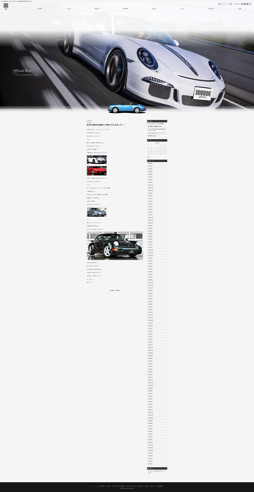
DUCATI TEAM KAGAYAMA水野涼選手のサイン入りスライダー (157, 129)
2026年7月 (150, 166)
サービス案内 (68, 9)
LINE (247, 4)
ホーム (14, 74)
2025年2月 (150, 212)
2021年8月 (150, 325)
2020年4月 (150, 369)
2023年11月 (150, 252)
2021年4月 (150, 336)
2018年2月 (150, 439)
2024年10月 (150, 223)
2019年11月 (150, 382)
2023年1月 (150, 279)
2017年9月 (150, 453)
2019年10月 (150, 385)
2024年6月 (150, 233)
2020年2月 (150, 374)
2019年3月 (150, 404)
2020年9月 (150, 355)
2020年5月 (150, 366)
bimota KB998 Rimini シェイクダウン (156, 133)
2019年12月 (150, 380)
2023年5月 (150, 269)
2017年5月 (150, 464)
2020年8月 (150, 358)
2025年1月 (150, 214)
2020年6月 (150, 363)
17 (148, 151)
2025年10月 (150, 190)
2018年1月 (150, 442)
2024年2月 (150, 244)
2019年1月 (150, 409)
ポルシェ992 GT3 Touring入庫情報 (155, 123)
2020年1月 (150, 377)
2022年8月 (150, 293)
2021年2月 (150, 342)
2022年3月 (150, 307)
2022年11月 (150, 285)
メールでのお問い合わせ (236, 3)
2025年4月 (150, 206)
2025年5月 (150, 204)
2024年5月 (150, 236)
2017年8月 (150, 455)
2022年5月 (150, 301)
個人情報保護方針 (159, 486)
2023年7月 (150, 263)
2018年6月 (150, 428)
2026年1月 (150, 182)
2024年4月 (150, 239)
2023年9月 (150, 258)
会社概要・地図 (211, 9)
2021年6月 (150, 331)
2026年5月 (150, 171)
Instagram (242, 4)
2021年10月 (150, 320)
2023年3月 (150, 274)
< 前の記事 (112, 290)
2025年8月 (150, 196)
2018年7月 (150, 426)
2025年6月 (150, 201)
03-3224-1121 (224, 4)
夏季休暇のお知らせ (152, 135)
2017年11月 (150, 447)
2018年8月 (150, 423)
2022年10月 (150, 288)
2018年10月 (150, 418)
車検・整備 (154, 9)
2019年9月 (150, 388)
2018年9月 (150, 420)
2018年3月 (150, 436)
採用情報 (239, 9)
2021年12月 (150, 315)
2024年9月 (150, 225)
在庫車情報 (40, 9)
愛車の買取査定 (125, 9)
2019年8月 (150, 390)
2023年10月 (150, 255)
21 (160, 151)
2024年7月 (150, 231)
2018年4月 (150, 434)
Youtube (245, 4)
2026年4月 (150, 174)
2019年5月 (150, 399)
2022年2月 (150, 309)
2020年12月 (150, 347)
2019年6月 (150, 396)
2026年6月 (150, 168)
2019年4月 (150, 401)
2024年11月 (150, 220)
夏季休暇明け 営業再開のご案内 (154, 126)
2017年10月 (150, 450)
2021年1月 (150, 344)
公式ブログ (183, 9)
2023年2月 (150, 277)
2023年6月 (150, 266)
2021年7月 (150, 328)
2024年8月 (150, 228)
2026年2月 (150, 179)
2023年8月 (150, 260)
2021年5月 (150, 334)
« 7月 (148, 157)
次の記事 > (118, 290)
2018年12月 (150, 412)
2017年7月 (150, 458)
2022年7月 (150, 296)
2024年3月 (150, 242)
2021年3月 (150, 339)
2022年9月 (150, 290)
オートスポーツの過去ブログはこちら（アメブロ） (157, 471)
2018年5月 (150, 431)
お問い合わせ (152, 486)
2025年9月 (150, 193)
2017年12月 (150, 445)
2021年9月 (150, 323)
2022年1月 (150, 312)
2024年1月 (150, 247)
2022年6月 (150, 298)
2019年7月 (150, 393)
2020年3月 (150, 371)
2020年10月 (150, 353)
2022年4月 (150, 304)
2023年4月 (150, 271)
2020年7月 (150, 361)
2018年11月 (150, 415)
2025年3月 (150, 209)
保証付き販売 (96, 9)
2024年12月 (150, 217)
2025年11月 (150, 187)
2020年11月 (150, 350)
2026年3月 (150, 177)
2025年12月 (150, 185)
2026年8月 (150, 163)
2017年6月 (150, 461)
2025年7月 (150, 198)
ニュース (96, 486)
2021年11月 (150, 317)
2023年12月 (150, 250)
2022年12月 (150, 282)
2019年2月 (150, 407)
